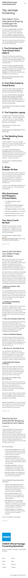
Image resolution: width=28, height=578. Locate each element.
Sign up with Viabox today (11, 238)
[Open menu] (25, 3)
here (19, 517)
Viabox (15, 575)
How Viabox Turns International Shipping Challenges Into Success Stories (12, 22)
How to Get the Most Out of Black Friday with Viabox (11, 253)
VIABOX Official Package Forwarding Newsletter (9, 3)
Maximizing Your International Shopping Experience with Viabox (13, 420)
